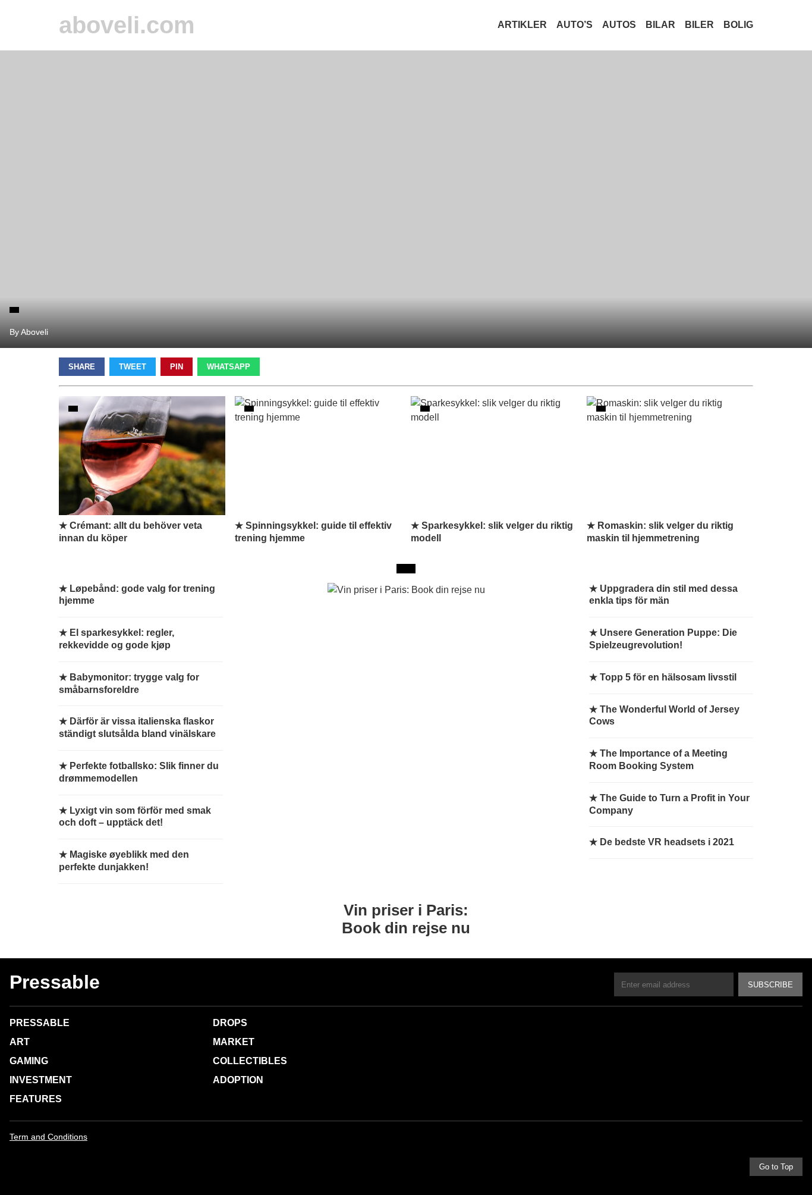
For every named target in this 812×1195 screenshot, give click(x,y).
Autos (619, 25)
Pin (176, 366)
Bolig (738, 25)
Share (81, 366)
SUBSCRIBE (770, 984)
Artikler (522, 25)
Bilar (660, 25)
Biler (699, 25)
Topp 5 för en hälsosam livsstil (668, 677)
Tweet (132, 366)
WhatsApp (228, 366)
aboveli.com (127, 25)
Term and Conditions (48, 1136)
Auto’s (574, 25)
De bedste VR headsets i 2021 (667, 842)
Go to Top (776, 1166)
